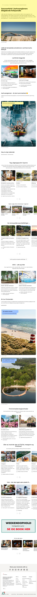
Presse (23, 579)
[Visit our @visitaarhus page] (21, 570)
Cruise (30, 578)
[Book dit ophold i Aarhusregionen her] (18, 526)
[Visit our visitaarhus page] (10, 570)
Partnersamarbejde (25, 578)
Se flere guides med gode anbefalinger (17, 259)
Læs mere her (3, 305)
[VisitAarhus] (6, 574)
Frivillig (30, 579)
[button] (9, 83)
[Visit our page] (13, 570)
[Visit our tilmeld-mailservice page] (18, 570)
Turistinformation (19, 584)
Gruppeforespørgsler (32, 581)
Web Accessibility (20, 594)
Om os (17, 578)
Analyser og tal (25, 582)
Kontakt (17, 579)
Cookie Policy (13, 594)
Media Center (24, 581)
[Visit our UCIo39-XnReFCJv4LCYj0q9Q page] (15, 570)
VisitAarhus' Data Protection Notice (30, 594)
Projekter (24, 583)
